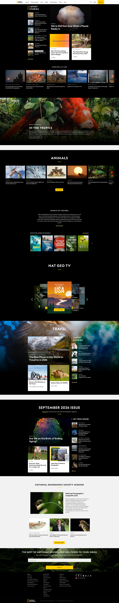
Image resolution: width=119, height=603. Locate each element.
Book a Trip (45, 579)
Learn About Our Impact (47, 589)
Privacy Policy (29, 577)
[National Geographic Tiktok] (88, 576)
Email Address (31, 557)
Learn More (54, 468)
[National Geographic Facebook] (78, 576)
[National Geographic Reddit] (90, 576)
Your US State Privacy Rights (32, 579)
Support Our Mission (47, 590)
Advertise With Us (46, 595)
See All (74, 470)
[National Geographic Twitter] (81, 576)
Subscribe (45, 411)
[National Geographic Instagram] (76, 576)
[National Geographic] (19, 2)
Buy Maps (45, 580)
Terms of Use (29, 575)
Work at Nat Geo (62, 582)
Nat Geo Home (46, 575)
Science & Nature (53, 2)
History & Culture (34, 2)
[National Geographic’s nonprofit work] (59, 503)
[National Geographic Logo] (31, 601)
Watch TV (45, 587)
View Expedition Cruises (36, 386)
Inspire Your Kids (46, 582)
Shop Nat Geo (45, 584)
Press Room (45, 594)
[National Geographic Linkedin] (86, 576)
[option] (15, 79)
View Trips (54, 385)
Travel (41, 2)
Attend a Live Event (46, 577)
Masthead (45, 592)
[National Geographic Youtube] (83, 576)
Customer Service (63, 577)
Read (53, 57)
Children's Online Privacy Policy (32, 580)
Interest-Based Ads (30, 582)
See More (30, 58)
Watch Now (59, 225)
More (65, 2)
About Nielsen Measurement (32, 584)
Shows (60, 2)
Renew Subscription (63, 579)
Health (46, 2)
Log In (94, 2)
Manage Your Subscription (64, 580)
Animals (27, 2)
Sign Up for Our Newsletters (64, 584)
